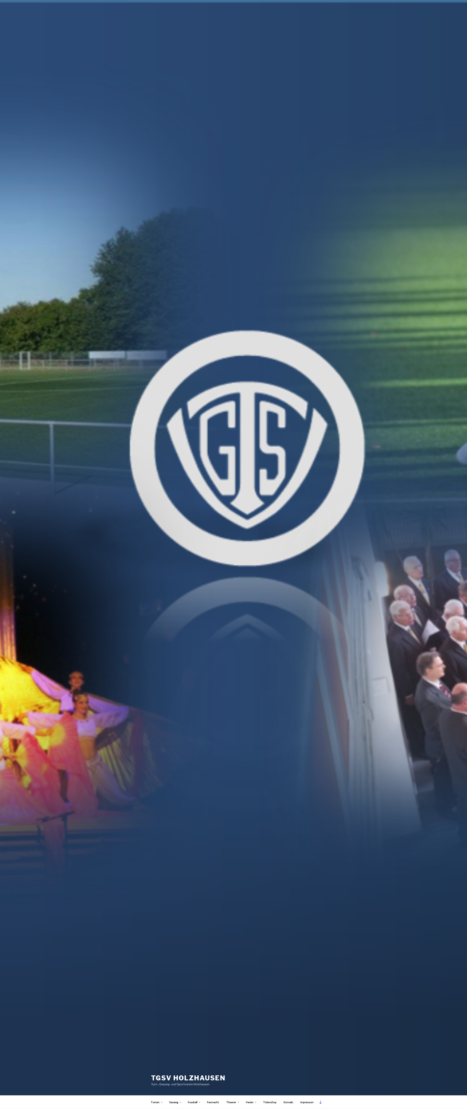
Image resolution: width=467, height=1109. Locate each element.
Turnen (155, 1102)
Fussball (192, 1102)
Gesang (173, 1102)
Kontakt (288, 1102)
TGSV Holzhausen (188, 1078)
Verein (249, 1102)
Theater (231, 1102)
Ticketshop (270, 1102)
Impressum (307, 1102)
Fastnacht (213, 1102)
